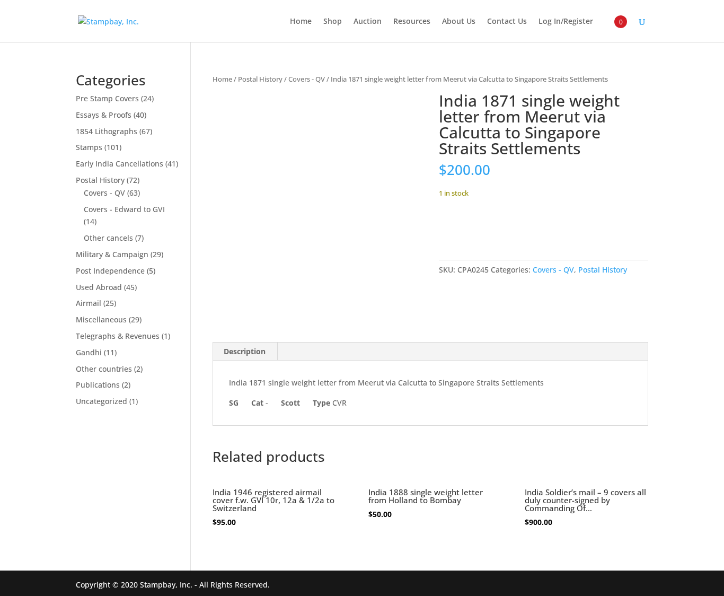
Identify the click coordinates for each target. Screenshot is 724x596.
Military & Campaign (112, 254)
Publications (98, 385)
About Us (458, 21)
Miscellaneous (101, 319)
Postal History (260, 79)
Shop (332, 21)
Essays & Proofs (103, 115)
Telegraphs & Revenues (118, 336)
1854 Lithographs (106, 131)
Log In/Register (565, 21)
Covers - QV (306, 79)
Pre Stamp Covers (107, 98)
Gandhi (89, 352)
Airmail (88, 303)
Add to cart (478, 225)
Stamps (89, 147)
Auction (368, 21)
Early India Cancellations (119, 164)
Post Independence (110, 271)
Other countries (104, 369)
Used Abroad (99, 287)
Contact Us (507, 21)
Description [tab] (245, 351)
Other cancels (108, 238)
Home (301, 21)
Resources (411, 21)
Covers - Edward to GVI (124, 209)
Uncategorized (101, 401)
